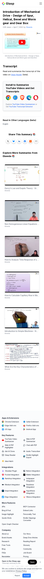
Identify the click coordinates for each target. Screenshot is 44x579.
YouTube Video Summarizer (23, 104)
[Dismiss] (40, 562)
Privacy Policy (21, 571)
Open (32, 562)
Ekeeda (29, 27)
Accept (26, 576)
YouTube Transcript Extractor (21, 107)
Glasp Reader (16, 75)
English (5, 124)
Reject (17, 576)
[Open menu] (40, 3)
